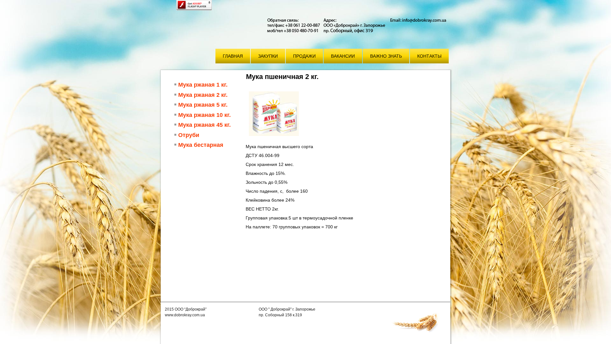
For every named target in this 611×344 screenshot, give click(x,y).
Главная (233, 56)
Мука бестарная (200, 145)
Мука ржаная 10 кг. (204, 115)
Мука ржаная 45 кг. (204, 125)
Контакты (429, 56)
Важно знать (386, 56)
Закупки (268, 56)
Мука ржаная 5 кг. (203, 105)
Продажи (304, 56)
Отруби (188, 135)
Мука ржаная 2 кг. (203, 95)
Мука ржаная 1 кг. (203, 85)
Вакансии (343, 56)
